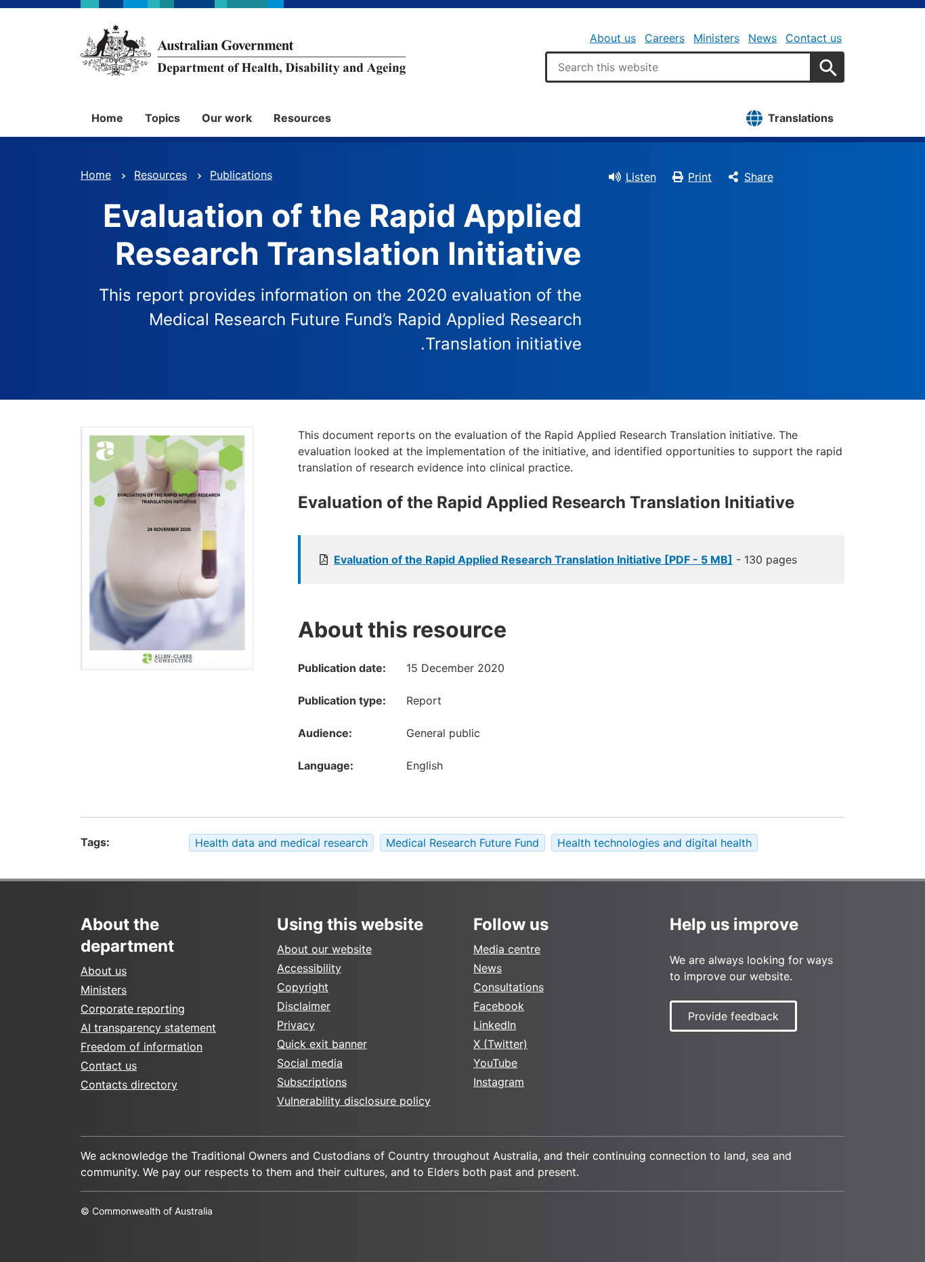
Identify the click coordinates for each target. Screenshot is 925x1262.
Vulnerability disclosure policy (354, 1101)
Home (107, 118)
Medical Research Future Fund (462, 842)
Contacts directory (129, 1084)
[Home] (243, 50)
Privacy (296, 1025)
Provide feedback (733, 1016)
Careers (665, 38)
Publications (241, 175)
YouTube (495, 1063)
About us (613, 38)
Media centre (506, 949)
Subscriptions (312, 1082)
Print (700, 177)
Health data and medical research (281, 842)
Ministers (716, 38)
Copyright (302, 987)
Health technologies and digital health (654, 842)
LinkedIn (494, 1025)
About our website (324, 949)
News (762, 38)
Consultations (508, 987)
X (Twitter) (500, 1044)
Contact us (814, 38)
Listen (641, 177)
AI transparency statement (148, 1027)
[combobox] (678, 67)
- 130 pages (565, 559)
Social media (310, 1063)
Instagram (498, 1082)
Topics (162, 118)
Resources (302, 118)
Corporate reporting (133, 1008)
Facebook (498, 1006)
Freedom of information (141, 1046)
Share (758, 177)
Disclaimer (303, 1006)
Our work (227, 118)
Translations (801, 118)
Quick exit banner (322, 1044)
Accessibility (309, 968)
